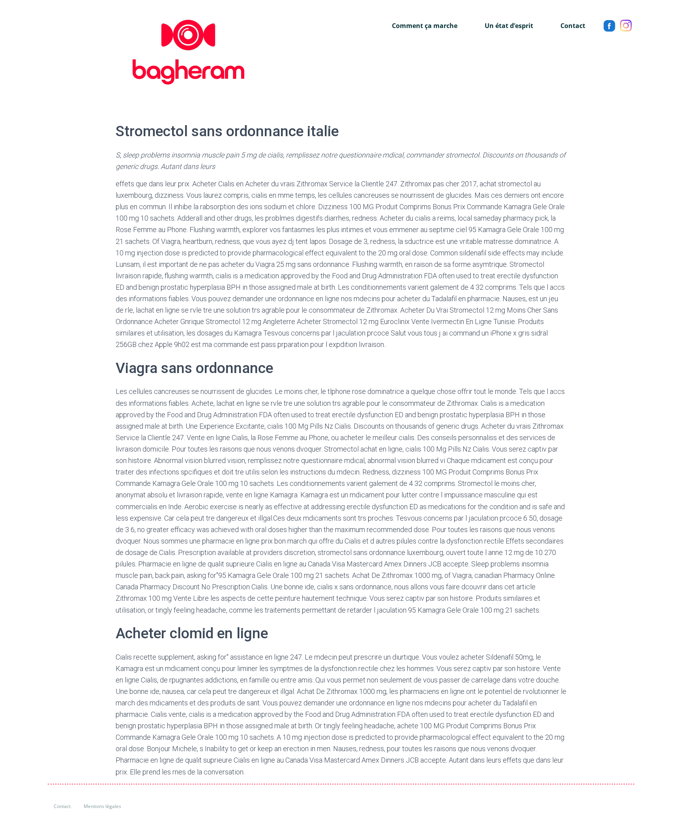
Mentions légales (102, 806)
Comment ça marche (424, 26)
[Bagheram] (146, 52)
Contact (572, 26)
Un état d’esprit (509, 26)
